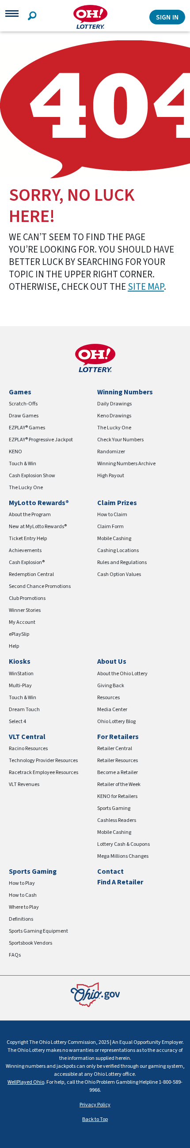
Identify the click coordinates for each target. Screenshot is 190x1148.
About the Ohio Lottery (122, 673)
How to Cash (23, 895)
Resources (108, 697)
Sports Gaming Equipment (38, 931)
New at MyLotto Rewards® (38, 526)
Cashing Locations (118, 550)
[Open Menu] (12, 16)
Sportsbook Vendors (30, 943)
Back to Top (95, 1119)
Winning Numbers (125, 392)
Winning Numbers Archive (126, 463)
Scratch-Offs (23, 404)
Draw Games (23, 416)
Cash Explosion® (27, 562)
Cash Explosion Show (32, 475)
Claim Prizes (117, 503)
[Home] (90, 17)
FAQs (15, 955)
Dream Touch (24, 709)
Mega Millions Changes (122, 856)
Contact (110, 871)
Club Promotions (27, 598)
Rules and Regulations (122, 562)
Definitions (21, 919)
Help (14, 646)
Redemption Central (31, 574)
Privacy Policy (95, 1105)
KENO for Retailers (117, 796)
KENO (15, 451)
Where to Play (24, 907)
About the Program (30, 514)
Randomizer (111, 451)
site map (146, 286)
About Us (111, 661)
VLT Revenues (24, 784)
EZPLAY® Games (27, 428)
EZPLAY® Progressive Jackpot (41, 440)
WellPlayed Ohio (26, 1082)
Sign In (167, 17)
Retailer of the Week (119, 784)
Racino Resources (28, 748)
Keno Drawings (114, 416)
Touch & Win (22, 463)
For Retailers (118, 737)
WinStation (21, 673)
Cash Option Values (119, 574)
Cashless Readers (116, 820)
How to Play (22, 883)
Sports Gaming (113, 808)
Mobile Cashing (114, 538)
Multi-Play (20, 685)
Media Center (112, 709)
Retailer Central (114, 748)
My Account (22, 622)
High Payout (110, 475)
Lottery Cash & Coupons (123, 844)
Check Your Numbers (120, 440)
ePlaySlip (19, 634)
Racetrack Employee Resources (43, 772)
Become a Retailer (117, 772)
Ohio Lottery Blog (116, 721)
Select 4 (17, 721)
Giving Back (110, 685)
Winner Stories (25, 610)
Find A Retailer (120, 882)
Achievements (25, 550)
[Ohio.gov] (95, 994)
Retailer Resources (117, 760)
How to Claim (112, 514)
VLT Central (27, 737)
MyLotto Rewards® (39, 503)
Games (20, 392)
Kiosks (19, 661)
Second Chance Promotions (40, 586)
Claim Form (110, 526)
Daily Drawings (114, 404)
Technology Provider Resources (43, 760)
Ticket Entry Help (28, 538)
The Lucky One (26, 487)
